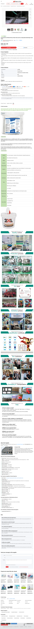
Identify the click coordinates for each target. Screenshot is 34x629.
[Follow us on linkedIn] (24, 624)
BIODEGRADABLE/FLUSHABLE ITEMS (13, 600)
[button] (1, 1)
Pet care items (19, 600)
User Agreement (21, 626)
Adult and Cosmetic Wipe (28, 600)
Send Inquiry (9, 47)
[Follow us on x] (28, 623)
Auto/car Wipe (3, 603)
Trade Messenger (14, 623)
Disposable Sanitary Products (21, 6)
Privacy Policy (29, 626)
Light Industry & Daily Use (6, 6)
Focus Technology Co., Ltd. (11, 626)
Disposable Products (13, 6)
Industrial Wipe (11, 603)
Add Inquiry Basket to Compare (17, 32)
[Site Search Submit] (22, 4)
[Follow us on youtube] (30, 623)
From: (4, 555)
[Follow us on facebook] (27, 623)
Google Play (8, 623)
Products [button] (8, 3)
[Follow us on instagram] (29, 623)
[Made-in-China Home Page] (17, 1)
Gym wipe (26, 601)
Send (7, 566)
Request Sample (15, 49)
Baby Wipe (2, 600)
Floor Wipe (18, 601)
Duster (18, 603)
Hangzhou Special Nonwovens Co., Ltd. (8, 40)
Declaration (25, 626)
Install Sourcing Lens (4, 624)
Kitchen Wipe (10, 601)
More (1, 621)
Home (1, 6)
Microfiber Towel (27, 603)
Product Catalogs (12, 598)
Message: (4, 559)
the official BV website (20, 444)
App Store (3, 623)
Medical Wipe (2, 601)
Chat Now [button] (25, 47)
